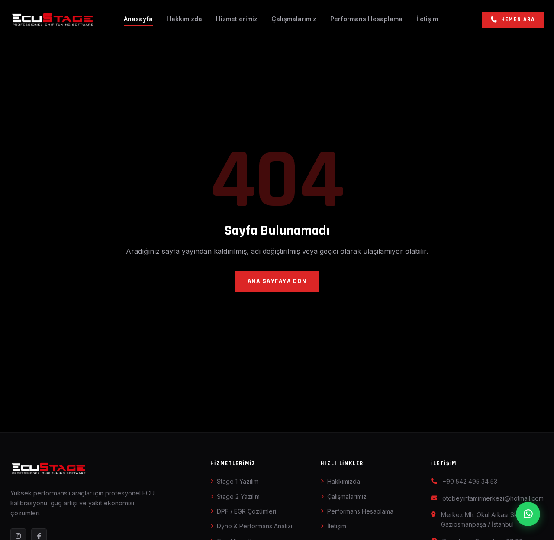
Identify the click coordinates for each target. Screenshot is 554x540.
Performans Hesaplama (366, 19)
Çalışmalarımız (293, 19)
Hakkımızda (184, 19)
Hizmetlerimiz (237, 19)
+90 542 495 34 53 (469, 481)
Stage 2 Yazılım (238, 496)
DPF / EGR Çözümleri (246, 511)
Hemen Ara (518, 19)
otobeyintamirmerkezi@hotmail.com (493, 498)
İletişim (427, 19)
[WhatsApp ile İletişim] (528, 514)
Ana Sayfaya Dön (277, 281)
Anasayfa (138, 19)
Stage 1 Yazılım (237, 481)
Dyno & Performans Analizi (254, 526)
